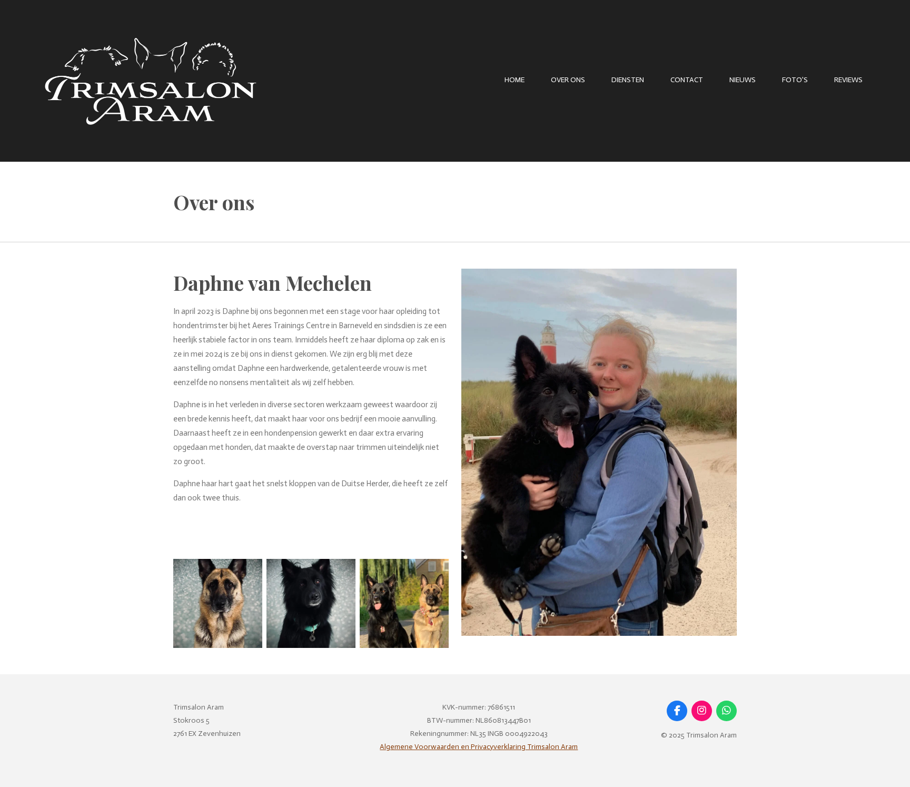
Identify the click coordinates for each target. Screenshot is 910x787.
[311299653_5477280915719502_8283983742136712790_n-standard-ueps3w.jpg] (404, 603)
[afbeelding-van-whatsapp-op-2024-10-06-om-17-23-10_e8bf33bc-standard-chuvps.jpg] (217, 603)
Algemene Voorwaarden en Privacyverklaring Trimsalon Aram (479, 746)
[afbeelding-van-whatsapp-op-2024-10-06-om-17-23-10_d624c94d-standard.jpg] (311, 603)
